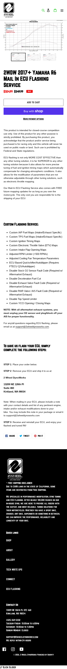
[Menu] (62, 9)
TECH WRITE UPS (14, 569)
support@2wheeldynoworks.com (32, 326)
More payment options (33, 119)
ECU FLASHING (13, 588)
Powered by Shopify (45, 655)
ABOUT (9, 550)
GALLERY (10, 559)
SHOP (8, 540)
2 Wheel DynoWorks (28, 655)
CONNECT (10, 579)
